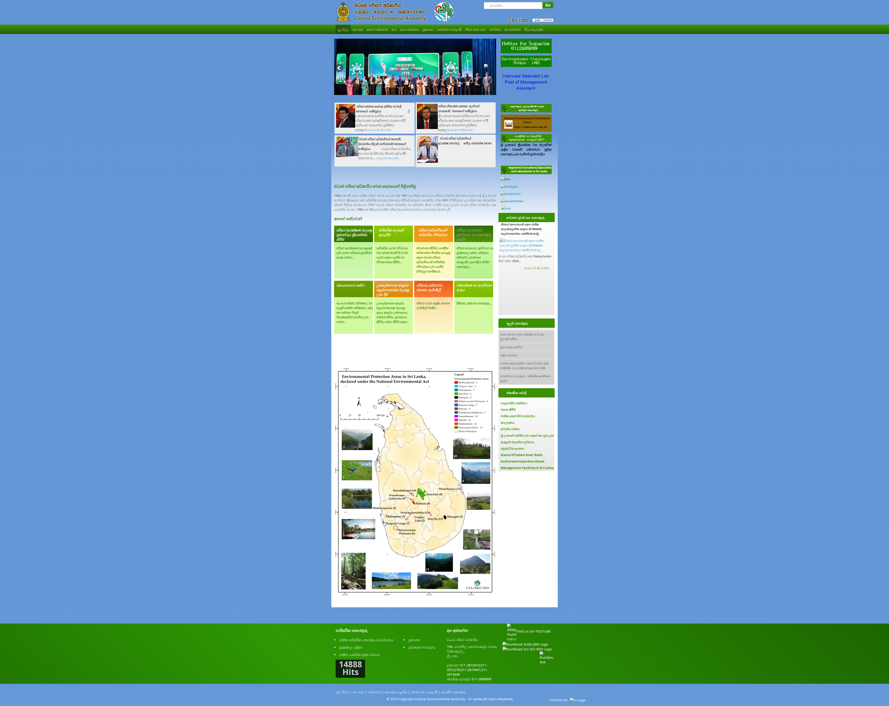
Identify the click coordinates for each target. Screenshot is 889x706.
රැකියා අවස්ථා (508, 355)
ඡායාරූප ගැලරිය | (397, 692)
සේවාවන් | (376, 692)
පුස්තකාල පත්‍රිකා (351, 647)
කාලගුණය (507, 422)
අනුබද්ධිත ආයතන (512, 448)
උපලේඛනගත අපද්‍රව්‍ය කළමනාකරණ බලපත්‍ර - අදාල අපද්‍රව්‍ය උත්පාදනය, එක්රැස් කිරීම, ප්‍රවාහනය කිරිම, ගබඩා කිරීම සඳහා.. (392, 312)
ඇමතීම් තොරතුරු (453, 692)
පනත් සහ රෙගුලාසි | (426, 692)
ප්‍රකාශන (414, 640)
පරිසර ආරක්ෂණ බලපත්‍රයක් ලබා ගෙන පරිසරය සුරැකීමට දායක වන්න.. (354, 252)
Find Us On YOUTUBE (534, 631)
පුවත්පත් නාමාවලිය (422, 647)
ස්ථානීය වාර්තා (510, 429)
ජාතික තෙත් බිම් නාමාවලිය (518, 416)
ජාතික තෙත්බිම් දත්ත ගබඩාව (359, 654)
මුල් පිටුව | (344, 692)
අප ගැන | (360, 692)
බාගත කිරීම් (508, 409)
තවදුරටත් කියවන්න (536, 268)
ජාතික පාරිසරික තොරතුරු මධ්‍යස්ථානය (366, 640)
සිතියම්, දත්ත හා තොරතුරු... (474, 303)
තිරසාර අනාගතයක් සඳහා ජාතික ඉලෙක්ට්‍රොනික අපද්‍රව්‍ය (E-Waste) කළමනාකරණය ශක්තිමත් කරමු (521, 229)
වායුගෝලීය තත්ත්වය (514, 403)
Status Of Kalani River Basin (522, 455)
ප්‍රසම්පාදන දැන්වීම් (511, 347)
